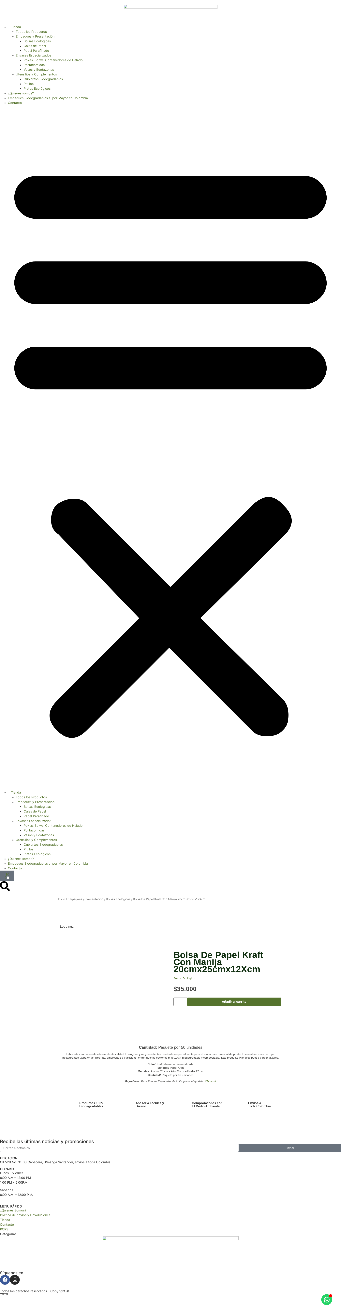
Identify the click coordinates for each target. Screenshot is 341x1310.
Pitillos (29, 84)
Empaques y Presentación (35, 36)
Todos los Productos (31, 32)
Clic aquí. (211, 1081)
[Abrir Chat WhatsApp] (326, 1299)
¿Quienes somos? (21, 93)
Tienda (14, 27)
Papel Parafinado (36, 51)
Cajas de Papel (35, 46)
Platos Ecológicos (37, 88)
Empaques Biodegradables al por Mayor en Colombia (48, 98)
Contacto (15, 103)
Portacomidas (34, 65)
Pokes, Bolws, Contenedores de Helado (53, 60)
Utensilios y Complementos (36, 74)
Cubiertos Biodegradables (43, 79)
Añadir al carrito (234, 1001)
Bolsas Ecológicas (37, 41)
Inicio (61, 899)
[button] (170, 447)
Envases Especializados (33, 55)
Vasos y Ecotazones (39, 69)
